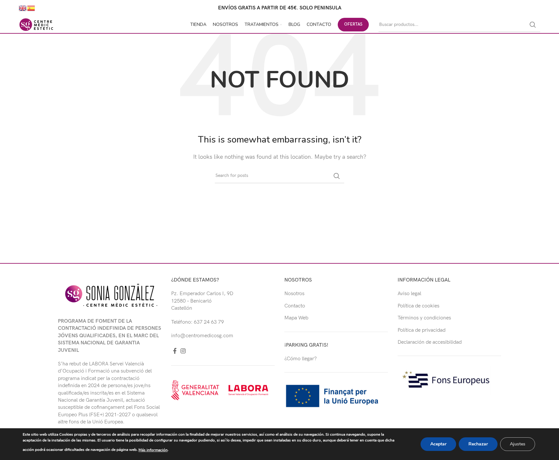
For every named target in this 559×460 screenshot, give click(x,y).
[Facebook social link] (175, 351)
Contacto (294, 306)
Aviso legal (409, 294)
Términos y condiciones (424, 318)
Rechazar (478, 444)
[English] (23, 8)
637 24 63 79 (209, 322)
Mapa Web (296, 318)
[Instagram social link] (183, 351)
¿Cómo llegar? (300, 359)
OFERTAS (353, 24)
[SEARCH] (532, 24)
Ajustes (517, 444)
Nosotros (294, 294)
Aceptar (438, 444)
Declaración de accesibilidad (430, 342)
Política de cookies (418, 306)
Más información (153, 450)
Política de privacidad (421, 330)
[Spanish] (31, 8)
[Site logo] (36, 24)
